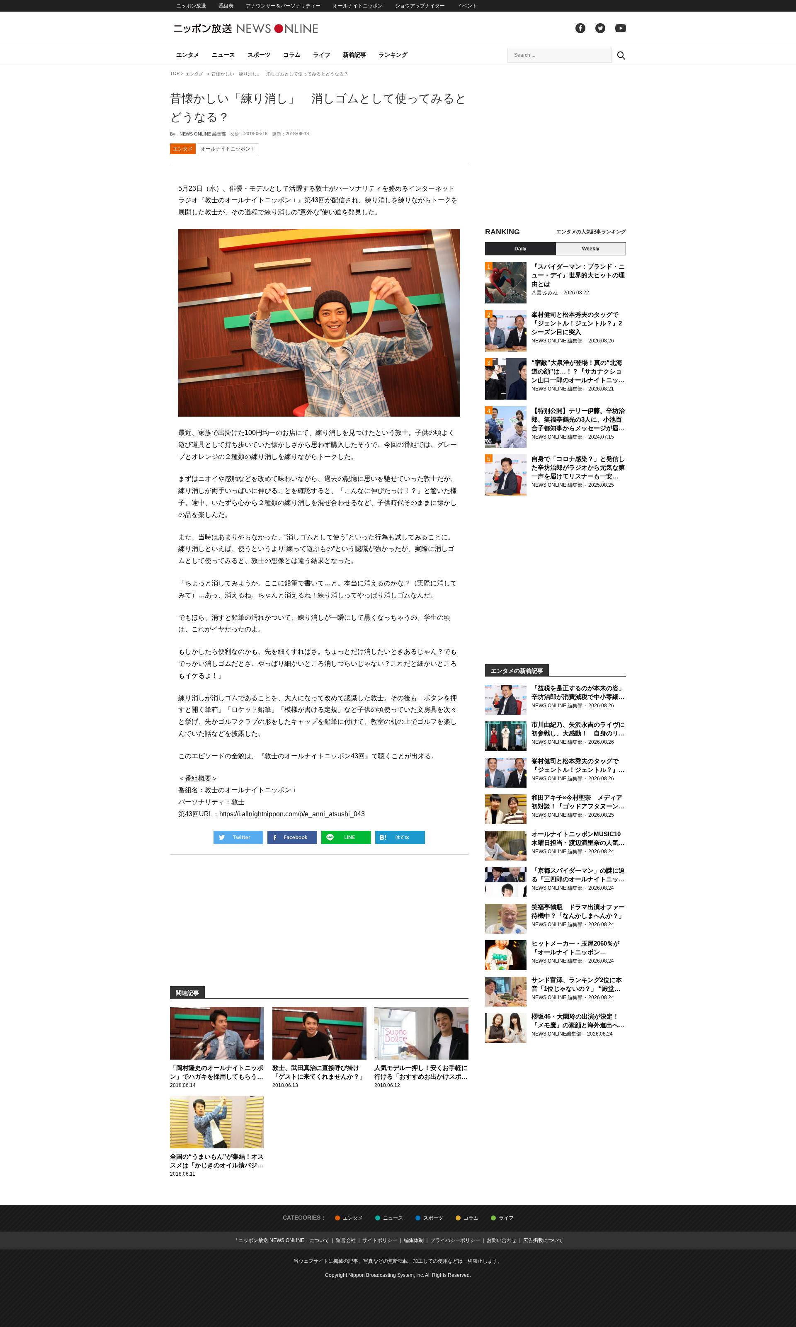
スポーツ (259, 54)
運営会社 (346, 1240)
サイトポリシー (379, 1240)
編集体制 (414, 1240)
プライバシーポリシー (455, 1240)
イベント (467, 6)
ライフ (321, 54)
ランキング (393, 54)
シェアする (292, 837)
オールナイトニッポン (358, 6)
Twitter (600, 28)
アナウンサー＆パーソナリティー (283, 6)
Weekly (590, 249)
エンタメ (187, 54)
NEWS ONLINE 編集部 (203, 133)
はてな (400, 837)
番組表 (225, 6)
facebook (580, 28)
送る (346, 837)
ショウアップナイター (420, 6)
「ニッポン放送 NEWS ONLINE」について (281, 1240)
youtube (620, 28)
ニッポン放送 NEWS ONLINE (261, 28)
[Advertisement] (555, 147)
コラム (292, 54)
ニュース (223, 54)
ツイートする (238, 837)
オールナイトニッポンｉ (228, 149)
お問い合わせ (502, 1240)
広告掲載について (543, 1240)
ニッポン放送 (191, 6)
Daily (520, 249)
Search (621, 55)
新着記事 (354, 54)
